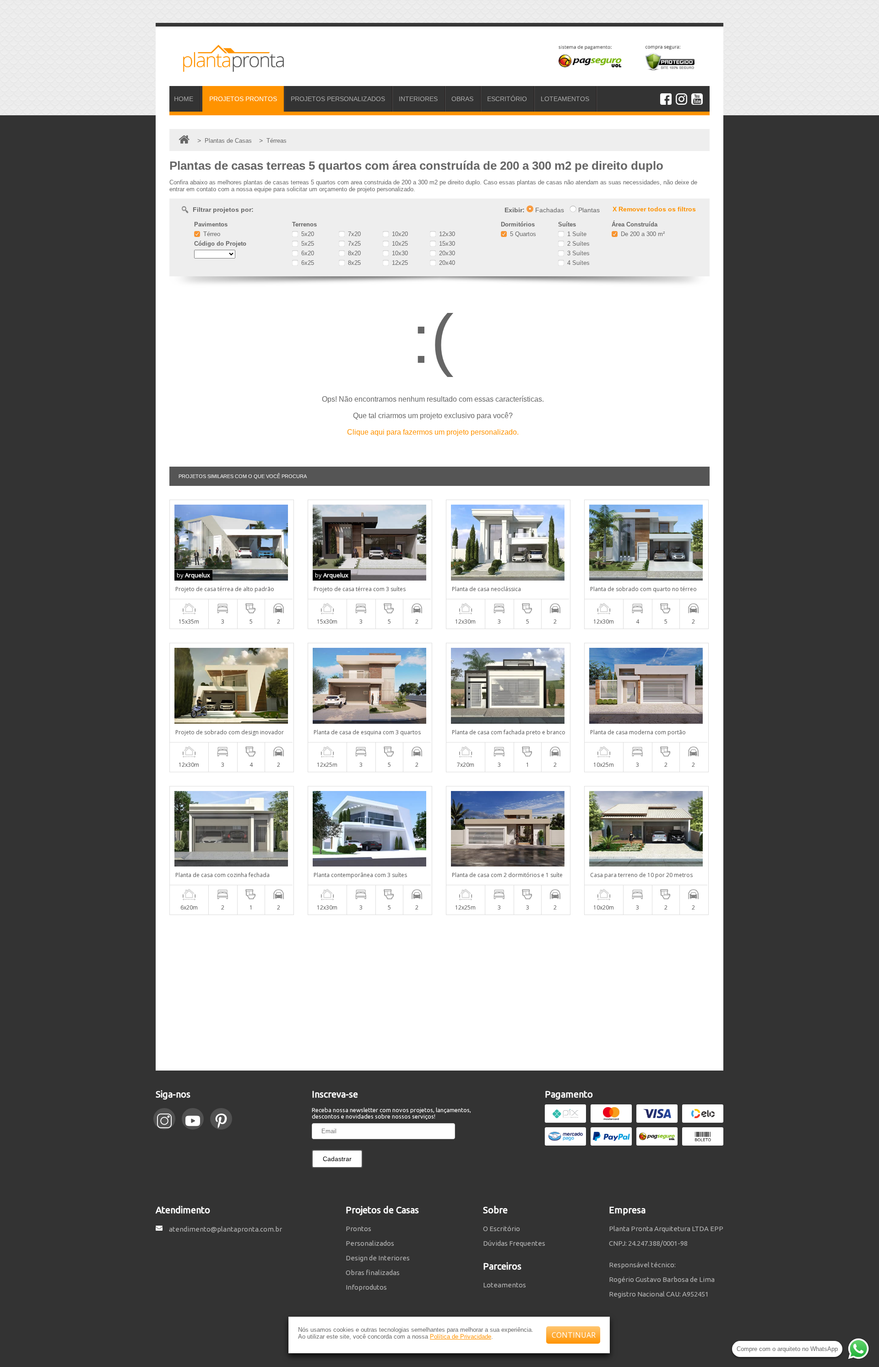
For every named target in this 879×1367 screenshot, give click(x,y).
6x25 (306, 262)
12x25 (399, 262)
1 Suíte (575, 234)
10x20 (399, 234)
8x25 (353, 262)
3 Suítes (577, 253)
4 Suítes (577, 262)
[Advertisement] (439, 993)
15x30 (446, 243)
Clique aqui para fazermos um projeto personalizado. (433, 432)
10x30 (399, 253)
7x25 (353, 243)
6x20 (306, 253)
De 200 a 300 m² (642, 234)
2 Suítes (577, 243)
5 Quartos (522, 234)
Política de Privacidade (460, 1336)
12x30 (446, 234)
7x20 (353, 234)
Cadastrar (337, 1158)
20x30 (446, 253)
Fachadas (548, 210)
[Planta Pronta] (226, 68)
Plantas (588, 210)
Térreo (210, 234)
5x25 (306, 243)
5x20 (306, 234)
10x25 (399, 243)
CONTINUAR (574, 1335)
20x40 (446, 262)
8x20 (353, 253)
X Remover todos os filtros (654, 209)
